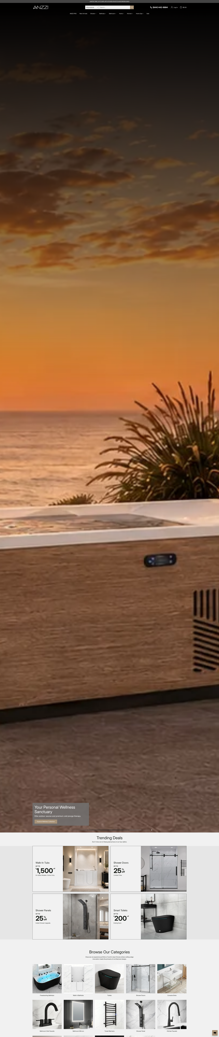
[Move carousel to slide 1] (77, 830)
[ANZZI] (41, 7)
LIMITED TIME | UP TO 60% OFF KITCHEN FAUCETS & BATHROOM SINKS (109, 1)
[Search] (132, 7)
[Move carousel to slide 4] (139, 830)
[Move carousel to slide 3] (119, 830)
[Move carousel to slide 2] (98, 830)
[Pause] (152, 830)
